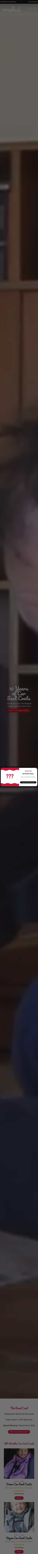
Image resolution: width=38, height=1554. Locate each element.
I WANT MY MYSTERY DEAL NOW (28, 782)
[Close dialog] (36, 768)
